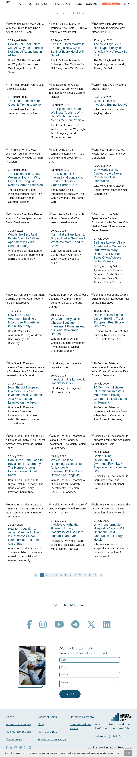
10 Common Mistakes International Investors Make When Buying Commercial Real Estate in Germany (110, 395)
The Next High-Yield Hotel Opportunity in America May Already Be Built (111, 49)
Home (10, 716)
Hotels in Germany (82, 716)
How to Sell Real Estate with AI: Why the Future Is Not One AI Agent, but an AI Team (25, 49)
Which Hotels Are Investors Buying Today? (111, 102)
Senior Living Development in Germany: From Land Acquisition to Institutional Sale (111, 463)
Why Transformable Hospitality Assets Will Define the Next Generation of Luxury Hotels (109, 532)
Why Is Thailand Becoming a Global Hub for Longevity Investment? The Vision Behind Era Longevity (67, 467)
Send (70, 694)
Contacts (93, 3)
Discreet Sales (47, 716)
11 (90, 575)
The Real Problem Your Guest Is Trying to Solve (24, 102)
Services (43, 3)
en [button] (125, 3)
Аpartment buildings (52, 739)
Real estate (62, 3)
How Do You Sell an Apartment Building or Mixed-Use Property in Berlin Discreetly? (23, 320)
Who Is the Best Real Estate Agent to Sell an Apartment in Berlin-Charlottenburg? (23, 240)
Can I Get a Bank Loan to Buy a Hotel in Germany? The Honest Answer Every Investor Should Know (25, 467)
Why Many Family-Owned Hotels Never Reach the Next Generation (108, 175)
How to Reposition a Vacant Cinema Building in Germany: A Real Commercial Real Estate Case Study (24, 536)
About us (26, 3)
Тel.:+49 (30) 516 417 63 (109, 736)
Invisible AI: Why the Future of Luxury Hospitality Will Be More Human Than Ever (67, 530)
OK (128, 753)
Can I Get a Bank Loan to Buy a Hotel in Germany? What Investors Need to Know (68, 240)
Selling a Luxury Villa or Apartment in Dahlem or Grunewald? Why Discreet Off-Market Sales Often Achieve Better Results (110, 252)
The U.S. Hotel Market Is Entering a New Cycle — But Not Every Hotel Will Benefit (68, 49)
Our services (14, 739)
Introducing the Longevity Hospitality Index (68, 381)
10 (85, 575)
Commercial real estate (80, 726)
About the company (19, 724)
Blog (78, 3)
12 (95, 575)
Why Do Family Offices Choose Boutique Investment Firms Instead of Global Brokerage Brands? (68, 326)
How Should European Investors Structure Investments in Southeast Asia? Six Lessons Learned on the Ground (25, 395)
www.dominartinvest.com (113, 724)
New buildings (47, 731)
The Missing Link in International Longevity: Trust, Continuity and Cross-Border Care (67, 179)
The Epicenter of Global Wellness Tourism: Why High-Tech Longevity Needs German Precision (68, 114)
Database (111, 4)
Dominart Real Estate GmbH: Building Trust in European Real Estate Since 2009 (110, 320)
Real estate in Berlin (19, 731)
